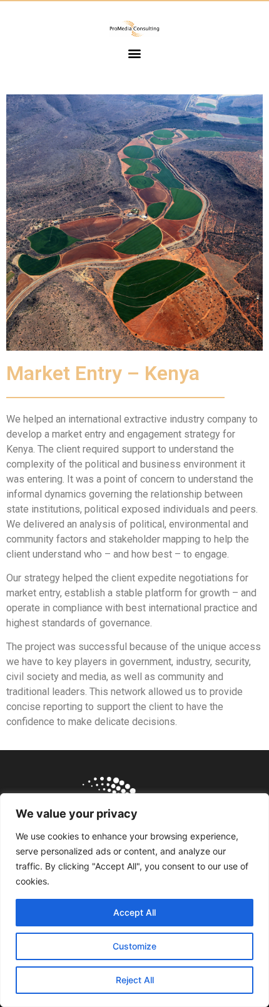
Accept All (134, 912)
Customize (134, 946)
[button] (134, 53)
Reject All (135, 979)
